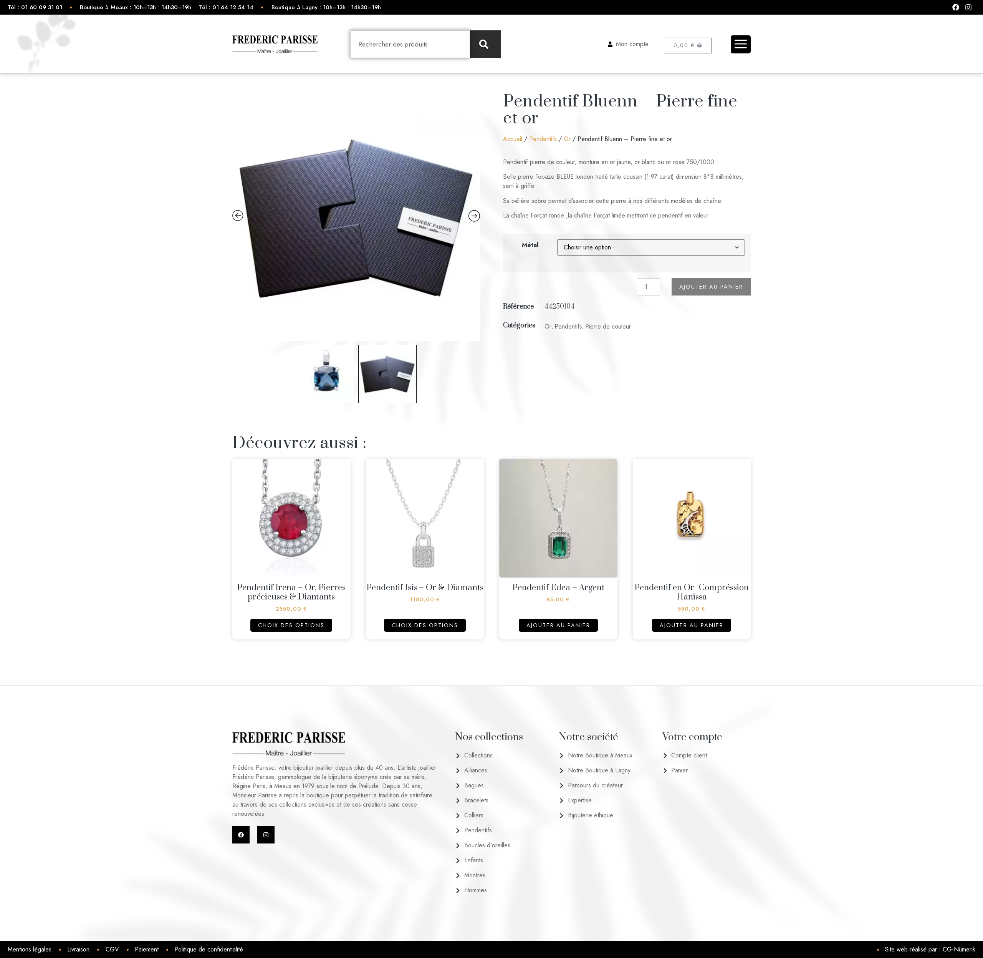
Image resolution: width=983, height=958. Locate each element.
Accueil (512, 138)
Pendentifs (543, 138)
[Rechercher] (485, 44)
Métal (530, 245)
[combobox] (410, 44)
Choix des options (291, 625)
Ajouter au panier (711, 287)
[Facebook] (241, 834)
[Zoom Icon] (356, 217)
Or (567, 138)
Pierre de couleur (608, 326)
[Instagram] (266, 834)
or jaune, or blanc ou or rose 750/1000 (662, 162)
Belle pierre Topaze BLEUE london (549, 176)
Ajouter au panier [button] (558, 625)
